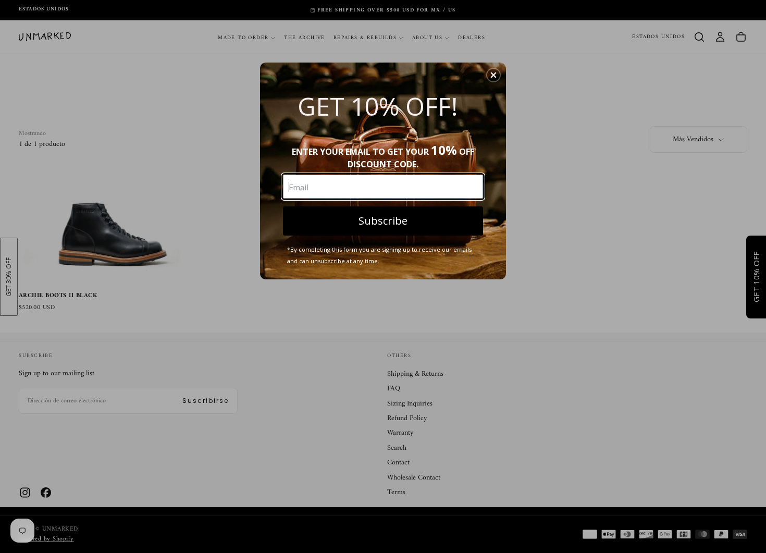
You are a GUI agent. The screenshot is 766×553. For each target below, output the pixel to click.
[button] (493, 75)
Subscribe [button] (383, 221)
